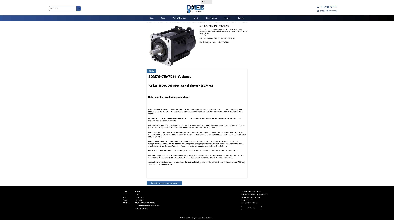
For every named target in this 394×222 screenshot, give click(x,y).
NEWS (125, 194)
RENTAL (137, 194)
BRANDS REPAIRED (141, 209)
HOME (125, 191)
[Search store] (78, 8)
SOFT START (139, 200)
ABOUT (125, 200)
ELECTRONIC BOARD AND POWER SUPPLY (148, 206)
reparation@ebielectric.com (249, 203)
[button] (196, 18)
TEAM (125, 197)
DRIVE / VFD (139, 197)
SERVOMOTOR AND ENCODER (145, 203)
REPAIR (137, 191)
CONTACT (126, 203)
